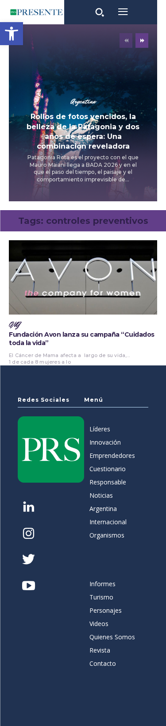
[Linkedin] (28, 508)
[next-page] (141, 40)
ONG (14, 324)
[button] (11, 33)
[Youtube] (28, 586)
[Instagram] (28, 534)
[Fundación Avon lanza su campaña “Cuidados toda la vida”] (83, 277)
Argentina (83, 101)
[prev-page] (126, 40)
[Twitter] (28, 560)
